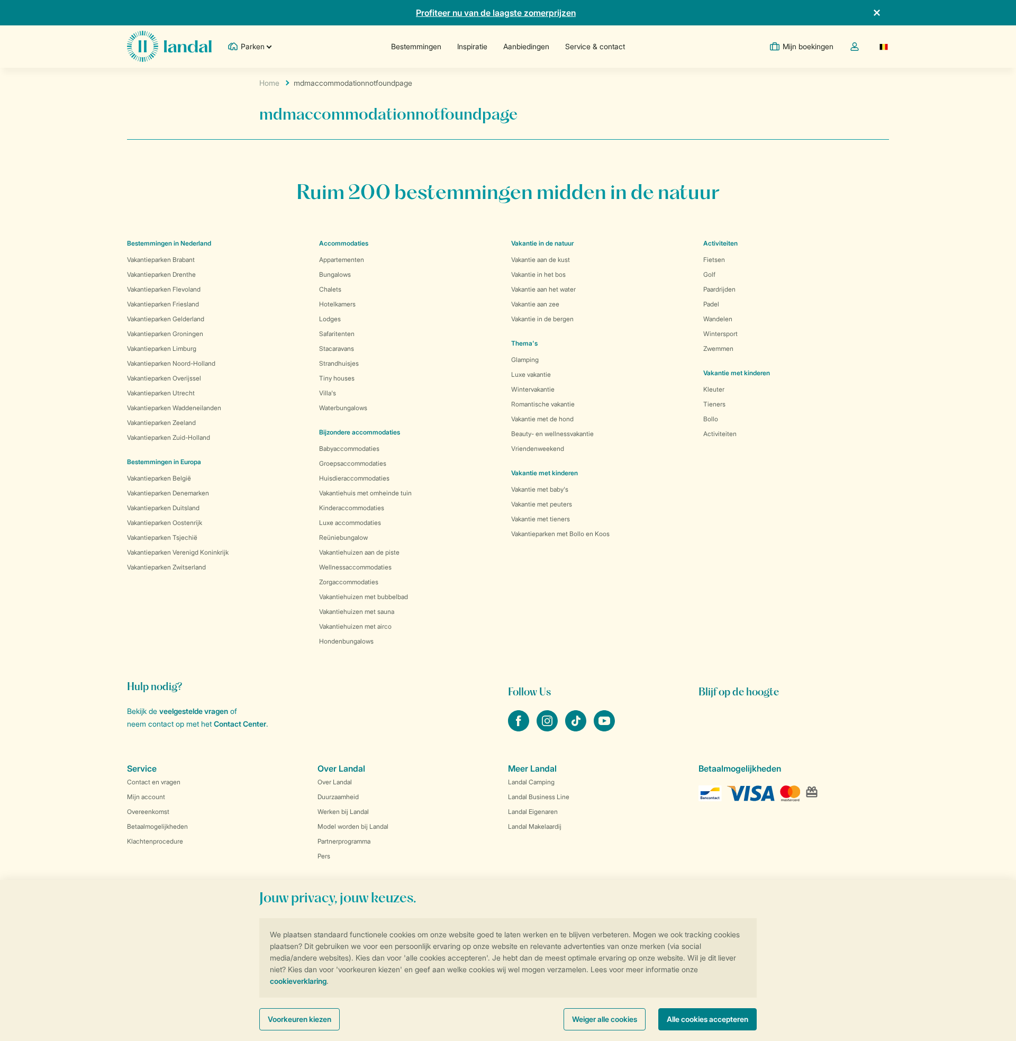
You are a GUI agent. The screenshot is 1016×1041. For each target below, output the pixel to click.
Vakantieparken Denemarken (168, 493)
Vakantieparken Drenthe (161, 274)
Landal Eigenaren (533, 812)
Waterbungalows (343, 408)
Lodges (330, 319)
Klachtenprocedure (155, 841)
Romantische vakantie (543, 404)
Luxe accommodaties (350, 523)
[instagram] (548, 728)
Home (269, 82)
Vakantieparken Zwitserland (166, 567)
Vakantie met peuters (541, 504)
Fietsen (714, 260)
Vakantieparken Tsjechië (162, 537)
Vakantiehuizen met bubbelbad (363, 597)
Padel (711, 304)
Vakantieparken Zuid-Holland (168, 437)
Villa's (327, 393)
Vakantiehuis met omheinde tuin (365, 493)
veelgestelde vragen (193, 711)
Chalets (330, 289)
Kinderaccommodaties (351, 508)
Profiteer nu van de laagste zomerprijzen (496, 12)
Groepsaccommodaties (352, 463)
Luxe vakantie (531, 374)
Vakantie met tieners (540, 519)
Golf (709, 274)
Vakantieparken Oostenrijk (164, 523)
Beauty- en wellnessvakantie (552, 434)
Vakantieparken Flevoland (164, 289)
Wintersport (720, 334)
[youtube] (604, 728)
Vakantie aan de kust (540, 260)
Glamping (525, 360)
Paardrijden (719, 289)
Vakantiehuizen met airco (355, 626)
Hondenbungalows (346, 641)
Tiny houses (337, 378)
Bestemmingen (416, 46)
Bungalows (335, 274)
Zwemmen (718, 348)
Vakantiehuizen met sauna (356, 611)
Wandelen (717, 319)
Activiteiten (720, 434)
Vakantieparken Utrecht (161, 393)
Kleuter (713, 389)
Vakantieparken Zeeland (161, 423)
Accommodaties (343, 243)
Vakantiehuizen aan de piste (359, 552)
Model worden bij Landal (353, 826)
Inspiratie (472, 46)
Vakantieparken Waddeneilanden (174, 408)
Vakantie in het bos (538, 274)
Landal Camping (531, 782)
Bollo (710, 419)
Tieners (714, 404)
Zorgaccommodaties (348, 582)
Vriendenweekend (537, 448)
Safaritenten (337, 334)
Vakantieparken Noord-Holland (171, 363)
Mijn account (146, 797)
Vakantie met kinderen (544, 473)
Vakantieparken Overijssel (164, 378)
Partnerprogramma (344, 841)
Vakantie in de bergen (542, 319)
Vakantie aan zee (535, 304)
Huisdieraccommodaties (354, 478)
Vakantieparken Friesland (163, 304)
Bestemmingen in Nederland (169, 243)
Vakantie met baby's (539, 489)
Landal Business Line (538, 797)
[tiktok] (576, 728)
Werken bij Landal (343, 812)
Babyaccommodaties (349, 448)
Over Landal (335, 782)
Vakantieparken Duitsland (163, 508)
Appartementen (341, 260)
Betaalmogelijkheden (157, 826)
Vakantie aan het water (543, 289)
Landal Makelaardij (534, 826)
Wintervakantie (533, 389)
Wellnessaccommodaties (355, 567)
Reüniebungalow (343, 537)
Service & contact (595, 46)
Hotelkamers (337, 304)
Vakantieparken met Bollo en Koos (560, 534)
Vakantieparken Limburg (161, 348)
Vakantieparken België (159, 478)
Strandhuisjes (339, 363)
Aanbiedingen (526, 46)
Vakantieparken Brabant (161, 260)
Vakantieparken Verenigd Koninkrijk (178, 552)
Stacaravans (336, 348)
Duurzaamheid (338, 797)
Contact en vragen (153, 782)
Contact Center (240, 723)
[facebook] (519, 728)
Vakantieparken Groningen (165, 334)
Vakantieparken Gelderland (165, 319)
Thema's (524, 343)
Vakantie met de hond (542, 419)
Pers (324, 856)
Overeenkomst (148, 812)
